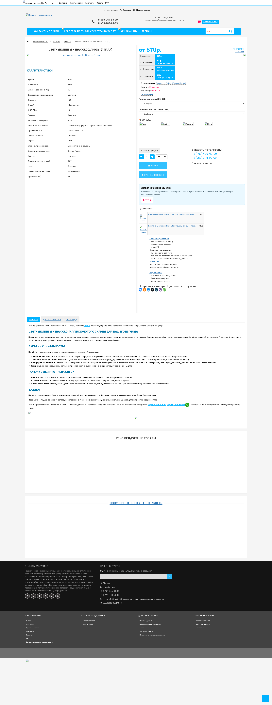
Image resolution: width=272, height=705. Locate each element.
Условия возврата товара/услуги (39, 642)
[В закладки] (159, 156)
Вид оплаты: (155, 272)
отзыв (87, 325)
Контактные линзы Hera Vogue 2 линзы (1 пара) (134, 678)
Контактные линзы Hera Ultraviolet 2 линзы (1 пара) (172, 226)
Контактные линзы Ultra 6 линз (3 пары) (133, 646)
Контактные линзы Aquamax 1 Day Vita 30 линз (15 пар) (134, 629)
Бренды (147, 31)
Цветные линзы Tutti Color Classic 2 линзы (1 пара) (133, 547)
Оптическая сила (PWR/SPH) (154, 109)
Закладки (200, 628)
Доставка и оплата (52, 319)
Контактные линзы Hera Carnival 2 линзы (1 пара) (171, 214)
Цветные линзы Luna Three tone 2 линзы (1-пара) (134, 488)
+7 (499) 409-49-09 (204, 153)
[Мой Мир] (148, 289)
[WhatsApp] (164, 289)
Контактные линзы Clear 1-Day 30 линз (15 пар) (133, 564)
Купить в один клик (153, 175)
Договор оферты (146, 631)
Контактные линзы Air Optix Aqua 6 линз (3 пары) (133, 518)
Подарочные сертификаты (150, 624)
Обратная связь (89, 621)
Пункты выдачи (76, 3)
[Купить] (127, 449)
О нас (54, 3)
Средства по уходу (103, 31)
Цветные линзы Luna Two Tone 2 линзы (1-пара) (134, 470)
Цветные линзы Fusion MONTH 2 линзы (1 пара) (134, 453)
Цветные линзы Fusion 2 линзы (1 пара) (134, 532)
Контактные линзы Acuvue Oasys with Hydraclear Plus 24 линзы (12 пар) (134, 692)
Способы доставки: (159, 238)
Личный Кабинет (203, 621)
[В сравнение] (164, 156)
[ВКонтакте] (140, 289)
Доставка (63, 3)
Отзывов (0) (71, 319)
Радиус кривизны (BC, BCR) (152, 99)
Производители (146, 621)
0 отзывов (239, 51)
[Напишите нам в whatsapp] (187, 405)
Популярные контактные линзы (136, 503)
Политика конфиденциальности (152, 635)
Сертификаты (147, 94)
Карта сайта (88, 624)
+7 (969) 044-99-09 (204, 157)
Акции (133, 31)
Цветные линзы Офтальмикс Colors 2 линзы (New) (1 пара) (134, 664)
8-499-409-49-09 (108, 23)
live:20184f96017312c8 (113, 603)
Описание (33, 319)
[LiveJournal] (156, 289)
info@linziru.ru (109, 587)
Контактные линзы (46, 31)
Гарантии (154, 261)
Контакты (89, 3)
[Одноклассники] (144, 289)
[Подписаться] (169, 576)
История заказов (203, 624)
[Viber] (160, 289)
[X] (152, 289)
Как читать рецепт (149, 150)
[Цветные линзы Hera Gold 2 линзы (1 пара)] (48, 59)
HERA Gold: (145, 120)
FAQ (107, 3)
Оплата (99, 3)
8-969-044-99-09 (108, 19)
